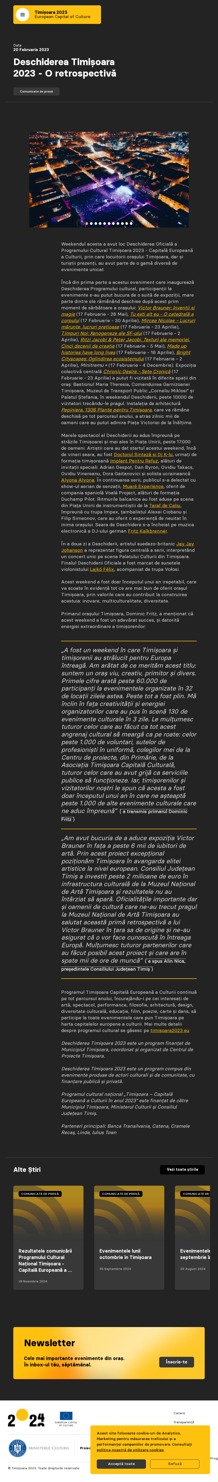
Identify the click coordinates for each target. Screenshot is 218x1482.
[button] (22, 14)
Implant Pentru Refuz (134, 461)
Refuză (175, 1464)
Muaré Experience (143, 486)
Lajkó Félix (102, 569)
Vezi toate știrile (182, 1170)
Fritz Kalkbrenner (147, 531)
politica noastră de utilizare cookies (130, 1450)
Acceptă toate (121, 1464)
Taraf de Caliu (164, 505)
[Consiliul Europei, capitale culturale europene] (66, 1425)
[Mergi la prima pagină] (26, 1419)
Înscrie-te (176, 1362)
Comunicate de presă (36, 91)
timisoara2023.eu (169, 1030)
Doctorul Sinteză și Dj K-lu (143, 454)
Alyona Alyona (77, 480)
